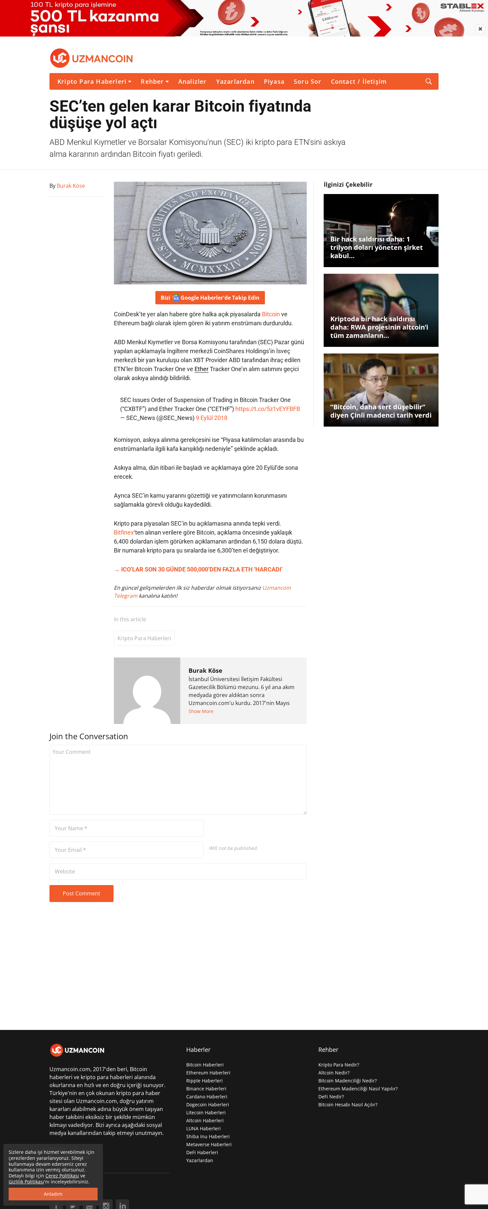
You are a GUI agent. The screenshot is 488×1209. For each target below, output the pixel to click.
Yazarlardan (235, 81)
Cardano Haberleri (206, 1096)
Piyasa (274, 81)
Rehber (152, 81)
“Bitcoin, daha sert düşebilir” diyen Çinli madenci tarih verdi (381, 411)
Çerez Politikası (62, 1175)
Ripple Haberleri (204, 1080)
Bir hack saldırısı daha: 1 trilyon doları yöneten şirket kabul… (376, 247)
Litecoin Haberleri (206, 1112)
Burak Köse (205, 670)
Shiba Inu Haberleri (208, 1136)
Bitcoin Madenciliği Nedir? (347, 1080)
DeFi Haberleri (202, 1152)
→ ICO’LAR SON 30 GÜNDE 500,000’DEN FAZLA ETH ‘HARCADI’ (198, 569)
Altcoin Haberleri (205, 1120)
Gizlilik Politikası (26, 1181)
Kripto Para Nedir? (338, 1064)
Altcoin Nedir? (334, 1072)
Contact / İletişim (359, 81)
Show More (201, 711)
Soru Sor (308, 81)
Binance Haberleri (206, 1088)
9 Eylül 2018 (211, 417)
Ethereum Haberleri (208, 1072)
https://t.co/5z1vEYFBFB (267, 408)
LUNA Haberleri (203, 1128)
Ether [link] (201, 368)
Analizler (192, 81)
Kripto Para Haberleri (91, 81)
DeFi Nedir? (331, 1096)
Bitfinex (124, 532)
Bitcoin (271, 314)
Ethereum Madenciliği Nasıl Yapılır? (358, 1088)
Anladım (53, 1194)
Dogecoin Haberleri (207, 1104)
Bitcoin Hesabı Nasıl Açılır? (347, 1104)
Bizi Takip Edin (210, 297)
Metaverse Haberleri (209, 1144)
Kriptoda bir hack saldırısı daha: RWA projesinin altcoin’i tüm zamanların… (379, 327)
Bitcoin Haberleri (205, 1064)
